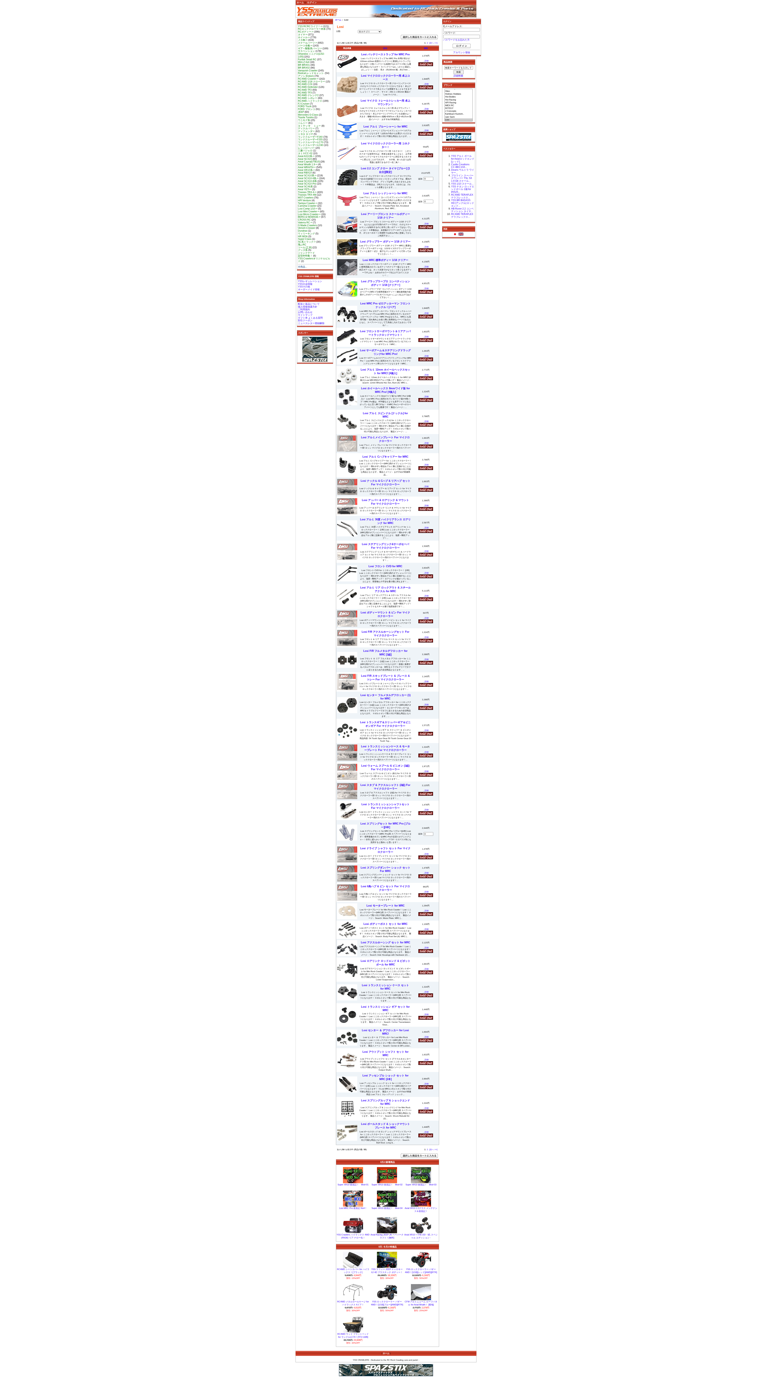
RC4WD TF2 (305, 89)
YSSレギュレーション (310, 281)
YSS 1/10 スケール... (462, 183)
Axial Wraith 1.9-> (307, 164)
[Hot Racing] (458, 100)
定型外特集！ (305, 255)
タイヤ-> (302, 34)
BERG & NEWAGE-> (309, 217)
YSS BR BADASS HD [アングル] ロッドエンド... (462, 203)
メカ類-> (302, 40)
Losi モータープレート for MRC (385, 905)
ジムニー (303, 123)
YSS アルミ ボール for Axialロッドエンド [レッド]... (462, 159)
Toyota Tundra (306, 117)
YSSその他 (304, 286)
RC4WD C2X (305, 84)
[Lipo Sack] (458, 117)
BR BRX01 (304, 65)
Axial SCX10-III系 (307, 181)
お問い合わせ (305, 312)
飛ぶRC (302, 244)
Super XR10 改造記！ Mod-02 (387, 1184)
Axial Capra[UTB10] (309, 161)
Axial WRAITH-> (307, 167)
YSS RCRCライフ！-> (310, 26)
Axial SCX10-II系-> (308, 178)
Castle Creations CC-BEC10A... (460, 166)
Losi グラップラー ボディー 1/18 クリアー (385, 241)
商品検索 (447, 62)
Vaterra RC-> (305, 222)
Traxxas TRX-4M (307, 194)
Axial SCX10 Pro (307, 183)
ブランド (447, 85)
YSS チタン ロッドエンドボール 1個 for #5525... (462, 189)
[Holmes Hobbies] (458, 94)
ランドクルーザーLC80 (310, 145)
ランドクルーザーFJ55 (310, 139)
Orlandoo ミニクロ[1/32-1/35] (311, 55)
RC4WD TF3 (305, 92)
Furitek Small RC (307, 59)
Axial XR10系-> (306, 170)
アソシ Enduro (306, 76)
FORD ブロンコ (306, 109)
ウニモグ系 (304, 120)
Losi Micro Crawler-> (309, 214)
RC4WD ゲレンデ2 (308, 95)
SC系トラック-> (307, 241)
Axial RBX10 (305, 172)
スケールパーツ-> (307, 42)
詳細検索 (458, 75)
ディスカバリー (306, 128)
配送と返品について (309, 304)
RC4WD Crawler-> (308, 78)
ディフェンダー (306, 131)
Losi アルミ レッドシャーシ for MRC (385, 193)
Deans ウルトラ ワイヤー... (462, 171)
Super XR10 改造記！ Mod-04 (387, 1208)
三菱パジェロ (305, 150)
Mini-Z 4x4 (303, 62)
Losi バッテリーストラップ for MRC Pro (385, 54)
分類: (338, 31)
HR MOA (303, 236)
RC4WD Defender (308, 87)
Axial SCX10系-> (307, 175)
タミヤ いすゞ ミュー (309, 125)
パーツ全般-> (305, 45)
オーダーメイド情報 (309, 289)
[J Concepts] (458, 111)
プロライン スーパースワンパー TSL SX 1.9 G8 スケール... (462, 178)
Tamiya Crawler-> (307, 203)
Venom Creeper (306, 228)
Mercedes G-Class (308, 114)
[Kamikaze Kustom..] (458, 114)
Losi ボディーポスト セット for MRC (385, 923)
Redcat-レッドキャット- (311, 73)
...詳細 (426, 61)
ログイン (312, 2)
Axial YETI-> (304, 189)
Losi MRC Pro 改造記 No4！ (353, 1208)
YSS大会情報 (305, 284)
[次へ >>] (433, 43)
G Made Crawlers (307, 225)
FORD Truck (304, 106)
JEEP (301, 112)
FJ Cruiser (303, 103)
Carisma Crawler (307, 205)
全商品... (302, 266)
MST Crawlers (305, 197)
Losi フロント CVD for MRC (385, 566)
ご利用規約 (304, 309)
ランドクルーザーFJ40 (310, 137)
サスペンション (306, 51)
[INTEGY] (458, 108)
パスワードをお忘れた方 (456, 39)
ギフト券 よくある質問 (310, 317)
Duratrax (302, 230)
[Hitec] (458, 91)
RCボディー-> (305, 31)
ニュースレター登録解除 (311, 323)
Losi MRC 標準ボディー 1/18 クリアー (385, 260)
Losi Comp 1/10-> (307, 208)
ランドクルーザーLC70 (310, 142)
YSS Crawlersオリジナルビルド (314, 260)
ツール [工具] (305, 247)
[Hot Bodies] (458, 96)
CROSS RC (304, 219)
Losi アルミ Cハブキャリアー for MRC (385, 456)
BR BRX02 (304, 67)
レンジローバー (306, 148)
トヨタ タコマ (305, 134)
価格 (426, 48)
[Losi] (458, 119)
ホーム (300, 2)
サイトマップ (305, 315)
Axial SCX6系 (305, 186)
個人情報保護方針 (307, 306)
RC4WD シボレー (307, 98)
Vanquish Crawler (307, 70)
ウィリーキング (306, 233)
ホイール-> (304, 37)
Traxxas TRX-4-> (307, 192)
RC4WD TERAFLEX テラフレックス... (462, 196)
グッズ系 (303, 250)
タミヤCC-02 (305, 153)
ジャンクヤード (306, 253)
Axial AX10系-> (306, 156)
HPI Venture (304, 200)
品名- (385, 48)
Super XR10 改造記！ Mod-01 (353, 1184)
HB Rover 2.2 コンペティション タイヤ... (462, 210)
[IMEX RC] (458, 105)
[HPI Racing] (458, 102)
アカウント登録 (461, 52)
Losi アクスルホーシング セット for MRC (385, 942)
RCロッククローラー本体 (312, 29)
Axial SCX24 (305, 159)
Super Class (304, 239)
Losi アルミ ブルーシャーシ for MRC (385, 126)
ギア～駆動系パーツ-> (310, 48)
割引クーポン (305, 320)
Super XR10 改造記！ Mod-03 (421, 1184)
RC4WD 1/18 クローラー (311, 81)
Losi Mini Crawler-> (308, 211)
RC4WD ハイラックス (310, 101)
